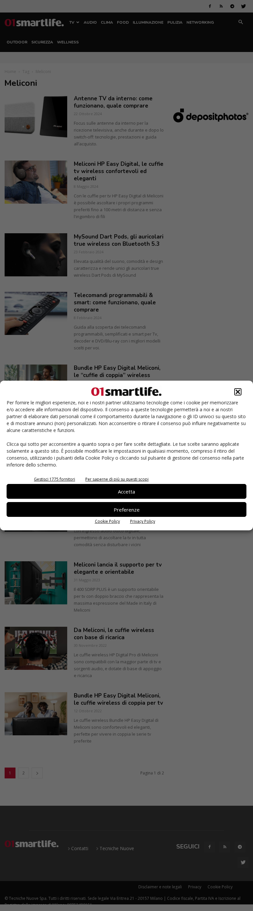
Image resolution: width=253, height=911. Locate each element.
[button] (238, 392)
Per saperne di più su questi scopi (117, 479)
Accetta (126, 491)
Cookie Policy (107, 521)
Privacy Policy (142, 521)
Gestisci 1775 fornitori (54, 479)
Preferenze (127, 509)
